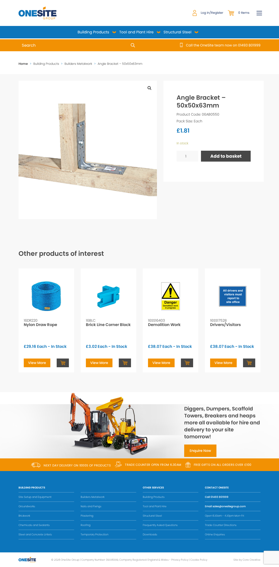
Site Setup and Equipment (35, 497)
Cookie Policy (198, 560)
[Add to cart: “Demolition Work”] (187, 363)
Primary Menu (259, 13)
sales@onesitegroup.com (229, 506)
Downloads (150, 534)
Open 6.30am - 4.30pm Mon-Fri (224, 515)
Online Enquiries (215, 534)
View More (37, 362)
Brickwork (24, 515)
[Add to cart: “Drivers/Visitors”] (249, 363)
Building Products (93, 32)
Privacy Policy (179, 560)
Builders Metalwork (78, 63)
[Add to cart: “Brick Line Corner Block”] (125, 363)
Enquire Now (200, 450)
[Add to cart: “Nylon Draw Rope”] (63, 363)
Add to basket (226, 156)
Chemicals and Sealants (34, 525)
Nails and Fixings (91, 506)
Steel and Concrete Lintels (35, 534)
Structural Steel (177, 32)
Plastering (87, 515)
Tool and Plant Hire (136, 32)
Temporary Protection (94, 534)
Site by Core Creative (246, 560)
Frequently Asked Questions (160, 525)
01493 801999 (219, 497)
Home (23, 63)
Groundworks (27, 506)
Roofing (85, 525)
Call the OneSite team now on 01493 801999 (223, 45)
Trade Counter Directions (220, 525)
